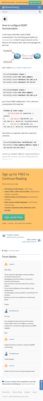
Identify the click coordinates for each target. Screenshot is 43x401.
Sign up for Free (13, 217)
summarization (7, 40)
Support (27, 392)
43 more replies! (10, 382)
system (11, 264)
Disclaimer (6, 392)
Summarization (14, 251)
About (34, 392)
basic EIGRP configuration (21, 68)
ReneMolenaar (14, 311)
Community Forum (28, 384)
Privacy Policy (17, 392)
